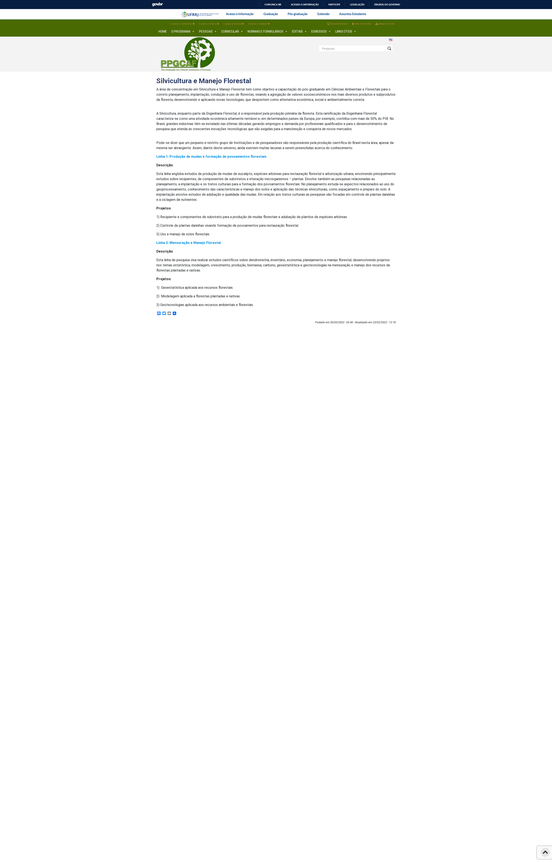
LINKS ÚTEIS (343, 31)
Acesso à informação (305, 4)
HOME (162, 31)
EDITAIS (297, 31)
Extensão (323, 14)
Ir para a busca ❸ (233, 23)
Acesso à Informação (240, 14)
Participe (334, 4)
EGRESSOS (319, 31)
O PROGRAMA (180, 31)
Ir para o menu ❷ (209, 23)
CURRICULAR (230, 31)
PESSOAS (206, 31)
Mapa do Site (386, 23)
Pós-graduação (297, 14)
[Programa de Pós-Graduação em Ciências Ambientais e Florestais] (188, 54)
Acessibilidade (339, 23)
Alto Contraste (362, 23)
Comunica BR (273, 4)
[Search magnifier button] (389, 48)
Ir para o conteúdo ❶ (182, 23)
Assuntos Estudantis (352, 14)
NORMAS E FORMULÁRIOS (265, 31)
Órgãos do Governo (387, 4)
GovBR (157, 4)
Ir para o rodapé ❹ (259, 23)
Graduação (270, 14)
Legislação (357, 4)
